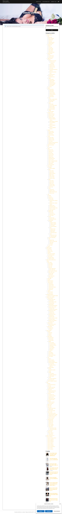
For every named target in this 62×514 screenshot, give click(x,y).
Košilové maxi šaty (51, 402)
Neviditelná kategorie (50, 294)
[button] (60, 503)
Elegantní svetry (52, 190)
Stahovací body (51, 43)
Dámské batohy (51, 337)
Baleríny (50, 358)
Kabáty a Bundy (50, 58)
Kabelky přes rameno (53, 345)
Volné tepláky (52, 111)
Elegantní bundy (52, 65)
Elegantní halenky (53, 222)
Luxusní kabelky (52, 347)
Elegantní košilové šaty (52, 390)
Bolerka (50, 195)
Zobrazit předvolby (57, 511)
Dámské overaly (52, 319)
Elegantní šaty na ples (52, 408)
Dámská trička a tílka (52, 299)
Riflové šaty (49, 405)
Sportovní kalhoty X (51, 440)
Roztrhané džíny (52, 100)
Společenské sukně (52, 158)
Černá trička (51, 199)
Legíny (50, 102)
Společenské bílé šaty (52, 384)
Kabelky (50, 341)
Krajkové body (51, 39)
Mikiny (49, 169)
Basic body (50, 37)
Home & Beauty (49, 248)
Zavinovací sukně (51, 164)
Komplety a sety (50, 112)
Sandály (50, 372)
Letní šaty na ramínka (52, 395)
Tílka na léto (51, 242)
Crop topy (50, 196)
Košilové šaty (50, 389)
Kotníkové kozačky (52, 369)
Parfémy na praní (51, 258)
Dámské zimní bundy (53, 60)
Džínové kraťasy (51, 131)
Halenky (51, 221)
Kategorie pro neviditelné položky (53, 295)
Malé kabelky (52, 348)
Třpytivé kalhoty (51, 284)
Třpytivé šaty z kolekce (52, 287)
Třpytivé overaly (51, 285)
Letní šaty (50, 147)
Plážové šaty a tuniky (52, 398)
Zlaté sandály (52, 376)
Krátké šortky (51, 133)
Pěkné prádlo (6, 1)
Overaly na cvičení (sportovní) (53, 142)
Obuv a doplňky (49, 330)
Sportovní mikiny (52, 178)
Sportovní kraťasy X (51, 441)
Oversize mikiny (52, 184)
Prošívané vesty (52, 76)
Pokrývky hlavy (51, 327)
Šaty (48, 146)
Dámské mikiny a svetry (52, 306)
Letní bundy (51, 68)
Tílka (49, 238)
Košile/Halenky (51, 220)
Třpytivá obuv (51, 283)
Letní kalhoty (51, 95)
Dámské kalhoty (51, 89)
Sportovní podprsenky (52, 237)
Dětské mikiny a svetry (52, 324)
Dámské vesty (51, 75)
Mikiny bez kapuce (52, 173)
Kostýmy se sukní (51, 115)
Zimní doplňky (51, 356)
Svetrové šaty (51, 186)
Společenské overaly (52, 143)
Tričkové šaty (51, 434)
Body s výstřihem (51, 38)
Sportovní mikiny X (50, 444)
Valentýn (49, 290)
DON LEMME (49, 278)
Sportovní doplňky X (51, 439)
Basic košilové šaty (53, 268)
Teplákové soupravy (52, 117)
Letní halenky (53, 225)
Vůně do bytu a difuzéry (51, 253)
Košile (50, 227)
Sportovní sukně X (50, 449)
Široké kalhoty (52, 96)
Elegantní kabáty (52, 80)
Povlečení (49, 252)
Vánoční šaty (51, 293)
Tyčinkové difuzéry (51, 254)
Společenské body (51, 42)
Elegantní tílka (52, 240)
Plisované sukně (51, 154)
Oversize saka (51, 48)
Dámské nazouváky (52, 361)
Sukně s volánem (51, 162)
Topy (48, 194)
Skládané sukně (51, 157)
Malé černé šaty (51, 388)
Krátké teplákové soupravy (54, 121)
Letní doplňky (51, 352)
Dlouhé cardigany (52, 168)
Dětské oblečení (50, 322)
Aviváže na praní (51, 257)
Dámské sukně (52, 313)
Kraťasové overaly (51, 139)
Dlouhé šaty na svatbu (52, 413)
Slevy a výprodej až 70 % (50, 435)
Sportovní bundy (52, 74)
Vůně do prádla (50, 256)
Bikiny (49, 54)
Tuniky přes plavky (53, 236)
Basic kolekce (50, 262)
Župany (49, 246)
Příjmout (40, 511)
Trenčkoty (50, 86)
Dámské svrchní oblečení (52, 320)
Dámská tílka (53, 1)
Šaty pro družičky (51, 418)
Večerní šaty (51, 430)
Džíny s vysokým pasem (53, 99)
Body (48, 36)
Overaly (49, 136)
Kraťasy (49, 130)
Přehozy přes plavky (51, 144)
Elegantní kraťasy (51, 132)
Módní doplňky (50, 326)
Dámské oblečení (49, 34)
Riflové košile (53, 231)
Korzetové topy (52, 217)
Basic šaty (50, 267)
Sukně (49, 148)
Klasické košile (53, 230)
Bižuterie (49, 331)
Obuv (48, 357)
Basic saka (50, 266)
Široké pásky (52, 340)
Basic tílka (51, 274)
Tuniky (51, 233)
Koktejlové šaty (51, 421)
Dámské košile (52, 303)
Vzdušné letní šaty (51, 399)
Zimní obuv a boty (51, 379)
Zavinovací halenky (53, 226)
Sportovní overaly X (51, 445)
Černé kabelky (52, 342)
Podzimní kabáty (52, 84)
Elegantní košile (53, 228)
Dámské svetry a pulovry (53, 309)
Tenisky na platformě (53, 378)
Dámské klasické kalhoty (53, 305)
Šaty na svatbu (50, 411)
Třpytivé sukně (51, 288)
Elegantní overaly (51, 138)
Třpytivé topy (51, 289)
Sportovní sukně (51, 159)
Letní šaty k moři (51, 394)
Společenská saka (51, 52)
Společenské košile (54, 232)
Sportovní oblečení (49, 436)
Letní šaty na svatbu (52, 416)
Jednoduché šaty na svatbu (53, 414)
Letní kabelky (52, 346)
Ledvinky (50, 351)
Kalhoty (49, 88)
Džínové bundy (52, 64)
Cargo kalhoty (52, 90)
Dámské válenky (51, 367)
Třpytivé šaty (51, 426)
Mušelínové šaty (51, 397)
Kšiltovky (51, 329)
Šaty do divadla (51, 424)
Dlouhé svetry (52, 189)
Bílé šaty (49, 383)
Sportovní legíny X (50, 442)
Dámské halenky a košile (52, 301)
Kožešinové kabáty (52, 83)
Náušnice (50, 335)
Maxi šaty (49, 400)
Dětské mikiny (52, 325)
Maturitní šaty (51, 409)
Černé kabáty (52, 79)
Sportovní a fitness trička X (52, 437)
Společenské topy (52, 214)
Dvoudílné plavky (51, 55)
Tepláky (50, 110)
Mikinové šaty (50, 404)
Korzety (50, 216)
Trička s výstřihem (52, 209)
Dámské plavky (50, 53)
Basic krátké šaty (52, 269)
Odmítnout (48, 511)
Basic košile (51, 273)
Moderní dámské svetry (53, 191)
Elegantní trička (52, 205)
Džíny (49, 97)
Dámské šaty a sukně (52, 310)
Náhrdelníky (50, 332)
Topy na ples (52, 215)
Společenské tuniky (54, 235)
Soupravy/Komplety (52, 109)
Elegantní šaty (51, 420)
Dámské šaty (38, 1)
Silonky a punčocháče (52, 355)
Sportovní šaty (50, 431)
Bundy (49, 59)
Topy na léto (50, 245)
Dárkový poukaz (49, 247)
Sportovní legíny (52, 106)
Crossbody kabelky (52, 343)
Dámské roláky (51, 210)
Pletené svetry (52, 193)
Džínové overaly (51, 137)
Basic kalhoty (51, 264)
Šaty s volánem (51, 425)
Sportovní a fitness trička (53, 207)
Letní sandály (52, 373)
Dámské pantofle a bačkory (53, 362)
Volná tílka (51, 243)
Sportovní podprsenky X (51, 446)
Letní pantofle (52, 363)
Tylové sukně (51, 163)
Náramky (50, 334)
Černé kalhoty (52, 91)
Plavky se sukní (51, 57)
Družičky (49, 279)
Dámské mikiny (52, 308)
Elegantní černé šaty (52, 387)
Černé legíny (51, 104)
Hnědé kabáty (52, 81)
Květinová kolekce (50, 280)
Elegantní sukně (51, 151)
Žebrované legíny (52, 107)
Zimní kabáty (52, 85)
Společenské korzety (53, 219)
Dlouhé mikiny (52, 172)
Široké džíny (51, 101)
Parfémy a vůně (50, 251)
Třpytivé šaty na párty (53, 429)
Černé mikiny (52, 170)
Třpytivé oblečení (50, 282)
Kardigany (50, 167)
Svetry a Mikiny (50, 165)
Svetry (50, 188)
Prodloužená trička (52, 206)
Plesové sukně (51, 153)
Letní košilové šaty (51, 392)
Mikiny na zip (51, 174)
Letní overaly (51, 141)
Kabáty (50, 78)
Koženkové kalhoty (52, 94)
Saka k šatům (51, 50)
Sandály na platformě (53, 374)
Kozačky (50, 368)
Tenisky (50, 377)
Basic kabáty (51, 263)
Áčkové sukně (51, 149)
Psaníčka (51, 350)
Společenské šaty (46, 1)
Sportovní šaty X (50, 447)
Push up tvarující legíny (53, 105)
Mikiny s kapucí (52, 175)
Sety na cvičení (51, 116)
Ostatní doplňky (51, 353)
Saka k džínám (51, 49)
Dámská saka (50, 44)
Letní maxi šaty (51, 403)
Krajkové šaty (51, 423)
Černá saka (50, 47)
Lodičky (50, 371)
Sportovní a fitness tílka (53, 241)
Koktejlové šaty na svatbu (53, 415)
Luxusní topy (51, 212)
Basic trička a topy (51, 272)
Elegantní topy (51, 211)
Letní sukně (50, 152)
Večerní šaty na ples (52, 410)
